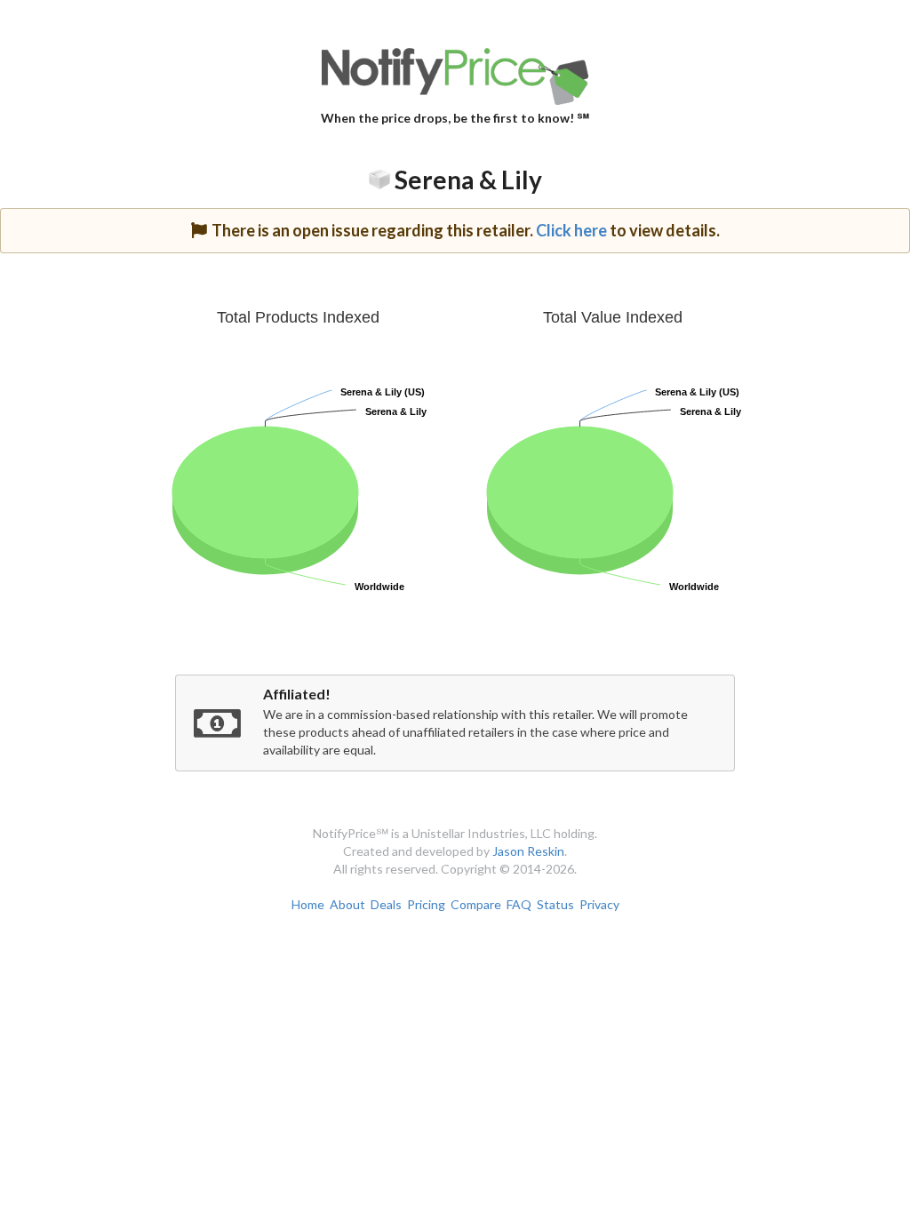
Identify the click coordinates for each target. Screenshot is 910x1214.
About (347, 904)
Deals (386, 904)
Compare (476, 904)
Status (555, 904)
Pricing (426, 904)
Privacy (599, 904)
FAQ (519, 904)
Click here (571, 230)
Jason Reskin (528, 851)
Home (307, 904)
